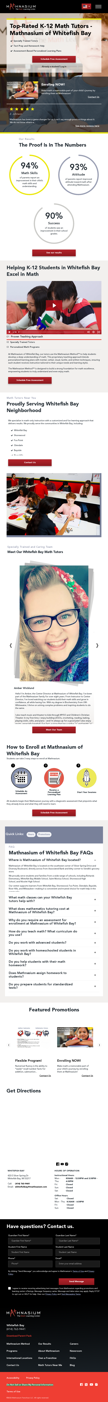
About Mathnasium (49, 1351)
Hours (31, 834)
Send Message (76, 1282)
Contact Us (13, 1365)
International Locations (19, 1358)
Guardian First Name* (18, 1236)
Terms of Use (78, 1271)
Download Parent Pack (19, 1336)
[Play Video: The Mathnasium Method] (54, 305)
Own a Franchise (47, 1358)
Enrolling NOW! (27, 1060)
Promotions (44, 834)
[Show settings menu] (93, 332)
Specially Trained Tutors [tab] (21, 342)
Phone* (11, 1258)
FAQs (73, 1358)
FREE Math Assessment (74, 1060)
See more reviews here (87, 126)
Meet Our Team (54, 730)
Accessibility (13, 1378)
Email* (59, 1258)
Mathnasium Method (18, 1344)
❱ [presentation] (97, 645)
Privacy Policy (51, 1294)
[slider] (51, 332)
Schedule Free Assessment (54, 59)
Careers (74, 1344)
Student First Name (17, 1247)
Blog (72, 1365)
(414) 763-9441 (16, 1329)
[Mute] (88, 332)
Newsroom (76, 1351)
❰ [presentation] (11, 645)
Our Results (44, 1344)
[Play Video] (9, 332)
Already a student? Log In (54, 67)
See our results (54, 253)
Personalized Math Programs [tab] (23, 347)
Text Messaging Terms (71, 1294)
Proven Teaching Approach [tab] (25, 336)
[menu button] (86, 6)
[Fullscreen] (98, 332)
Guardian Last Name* (66, 1236)
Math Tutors (50, 1365)
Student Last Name (65, 1247)
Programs (12, 1351)
